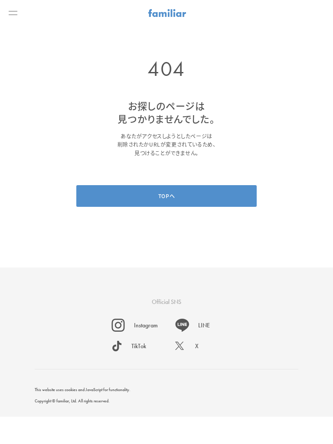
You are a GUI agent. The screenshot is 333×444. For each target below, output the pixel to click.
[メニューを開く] (13, 13)
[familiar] (167, 13)
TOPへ (166, 195)
